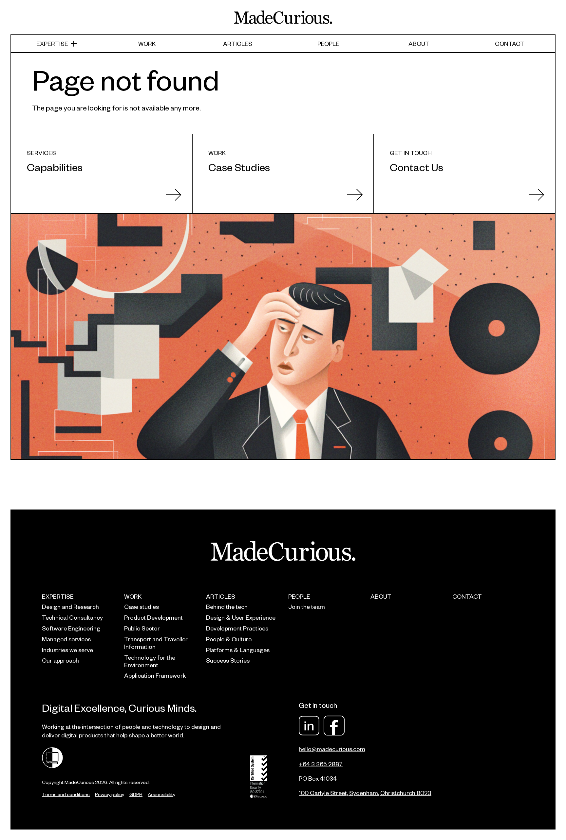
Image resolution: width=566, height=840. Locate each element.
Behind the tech (227, 606)
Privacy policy (109, 794)
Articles (237, 43)
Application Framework (155, 675)
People (328, 43)
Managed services (66, 639)
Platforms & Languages (238, 649)
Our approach (60, 660)
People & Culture (229, 639)
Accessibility (161, 794)
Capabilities (55, 166)
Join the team (306, 606)
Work (147, 43)
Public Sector (142, 628)
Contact (509, 43)
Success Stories (228, 660)
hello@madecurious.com (332, 748)
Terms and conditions (66, 794)
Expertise (52, 43)
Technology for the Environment (149, 661)
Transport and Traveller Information (156, 642)
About (418, 43)
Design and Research (70, 606)
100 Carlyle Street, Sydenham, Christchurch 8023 (365, 792)
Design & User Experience (240, 617)
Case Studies (239, 166)
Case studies (141, 606)
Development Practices (237, 628)
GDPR (135, 794)
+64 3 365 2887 (321, 764)
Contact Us (416, 166)
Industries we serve (67, 649)
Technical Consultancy (72, 617)
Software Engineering (71, 628)
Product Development (153, 617)
